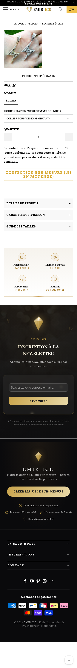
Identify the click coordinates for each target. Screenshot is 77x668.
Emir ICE (30, 622)
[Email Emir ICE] (51, 581)
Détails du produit (38, 203)
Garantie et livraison (38, 214)
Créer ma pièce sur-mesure (38, 491)
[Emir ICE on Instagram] (45, 581)
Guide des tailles (38, 226)
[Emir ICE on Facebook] (25, 581)
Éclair (11, 100)
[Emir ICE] (38, 9)
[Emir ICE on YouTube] (32, 581)
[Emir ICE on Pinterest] (38, 581)
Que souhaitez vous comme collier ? (32, 111)
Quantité (11, 129)
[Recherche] (62, 9)
